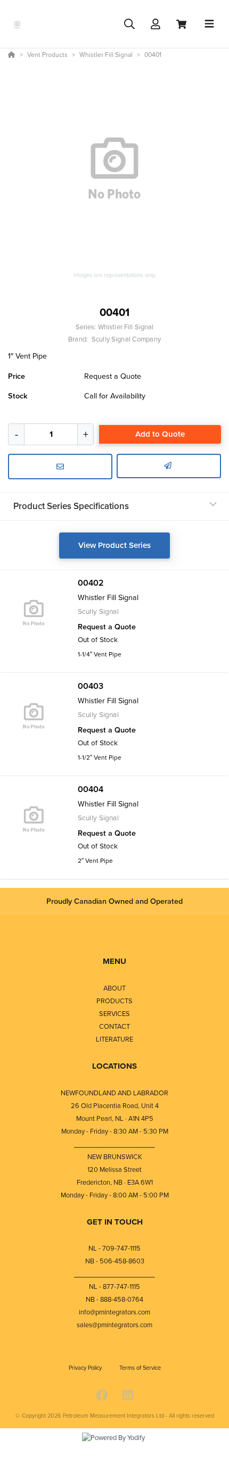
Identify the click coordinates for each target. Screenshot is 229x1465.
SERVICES (114, 1014)
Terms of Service (140, 1367)
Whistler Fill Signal (126, 327)
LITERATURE (114, 1039)
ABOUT (114, 988)
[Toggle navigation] (209, 23)
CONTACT (114, 1026)
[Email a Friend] (169, 466)
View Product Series (114, 545)
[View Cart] (181, 24)
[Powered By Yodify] (114, 1447)
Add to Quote (160, 434)
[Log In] (155, 24)
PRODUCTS (114, 1001)
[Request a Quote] (60, 466)
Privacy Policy (86, 1367)
